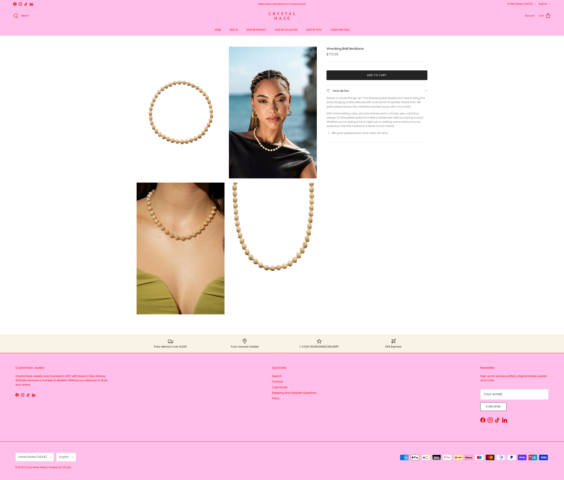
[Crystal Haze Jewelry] (282, 16)
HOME (218, 29)
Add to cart (377, 75)
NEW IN (234, 29)
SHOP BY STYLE (314, 29)
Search (277, 376)
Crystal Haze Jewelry (36, 467)
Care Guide (279, 387)
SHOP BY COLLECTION (286, 29)
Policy (276, 398)
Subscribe (493, 406)
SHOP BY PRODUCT (256, 29)
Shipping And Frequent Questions (294, 393)
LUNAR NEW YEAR (339, 29)
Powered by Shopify (60, 467)
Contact (277, 381)
